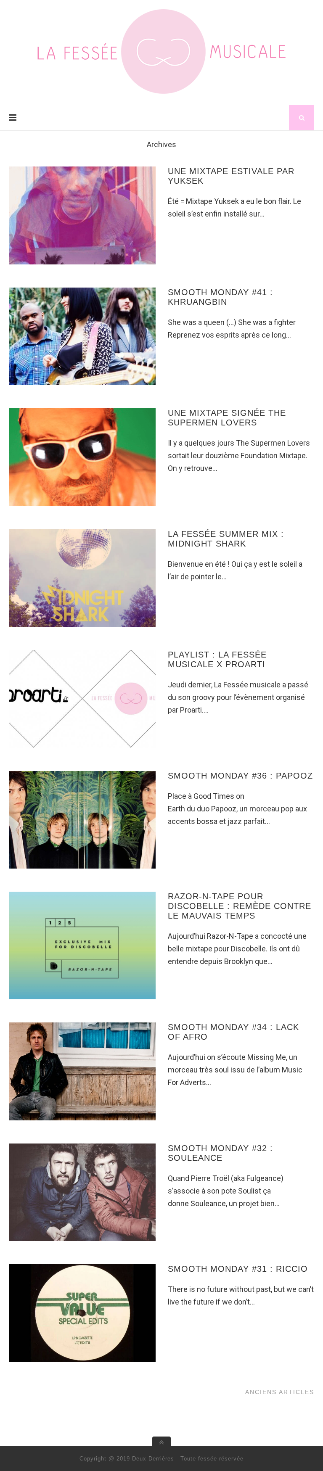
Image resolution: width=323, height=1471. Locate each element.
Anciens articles (279, 1392)
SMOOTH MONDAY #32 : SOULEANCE (220, 1153)
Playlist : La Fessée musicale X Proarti (217, 659)
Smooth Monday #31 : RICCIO (238, 1268)
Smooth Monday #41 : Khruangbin (220, 297)
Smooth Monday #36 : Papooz (240, 775)
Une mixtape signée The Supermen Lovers (227, 417)
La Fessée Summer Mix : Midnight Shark (226, 538)
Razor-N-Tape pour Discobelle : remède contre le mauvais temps (239, 906)
